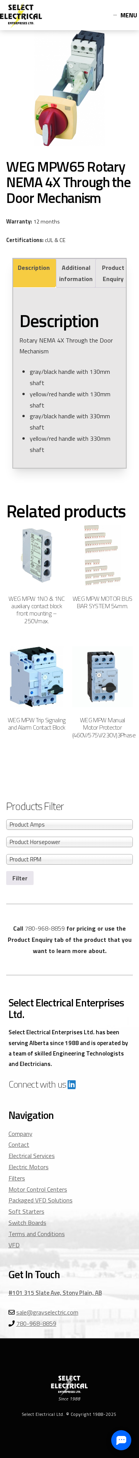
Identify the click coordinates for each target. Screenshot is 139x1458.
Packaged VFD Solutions (40, 1200)
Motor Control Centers (37, 1189)
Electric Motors (28, 1167)
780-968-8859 (45, 928)
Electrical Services (31, 1155)
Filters (16, 1178)
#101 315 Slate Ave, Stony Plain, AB (55, 1292)
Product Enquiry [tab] (113, 273)
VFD (14, 1245)
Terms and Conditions (36, 1233)
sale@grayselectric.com (47, 1312)
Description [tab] (34, 267)
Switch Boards (27, 1222)
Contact (18, 1144)
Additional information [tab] (76, 273)
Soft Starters (26, 1211)
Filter (19, 878)
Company (20, 1133)
